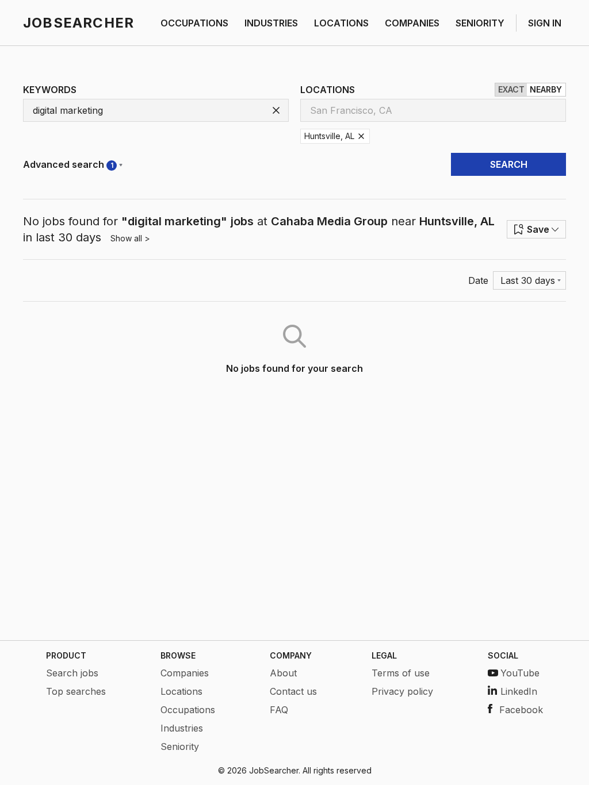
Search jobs (72, 673)
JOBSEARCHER (78, 22)
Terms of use (401, 673)
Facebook (521, 709)
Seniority (179, 746)
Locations (181, 691)
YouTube (520, 673)
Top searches (76, 691)
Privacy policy (402, 691)
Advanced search (68, 164)
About (283, 673)
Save (538, 229)
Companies (184, 673)
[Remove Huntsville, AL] (361, 136)
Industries (181, 728)
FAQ (279, 709)
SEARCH (508, 164)
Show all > (130, 238)
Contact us (293, 691)
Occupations (187, 709)
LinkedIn (518, 691)
